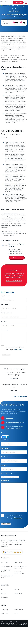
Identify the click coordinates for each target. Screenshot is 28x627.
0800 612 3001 (18, 2)
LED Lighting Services (6, 566)
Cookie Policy (4, 613)
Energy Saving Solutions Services (17, 14)
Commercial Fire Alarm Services (7, 576)
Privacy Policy (18, 349)
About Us (3, 593)
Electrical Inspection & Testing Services (20, 567)
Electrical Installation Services (6, 571)
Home (3, 14)
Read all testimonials (20, 396)
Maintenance (18, 562)
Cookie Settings (19, 610)
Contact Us (17, 589)
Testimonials (4, 597)
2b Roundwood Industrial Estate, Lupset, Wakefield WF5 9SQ (14, 427)
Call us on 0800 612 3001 (14, 281)
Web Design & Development (15, 624)
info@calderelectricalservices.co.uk (15, 422)
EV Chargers (4, 562)
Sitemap (17, 613)
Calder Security (18, 593)
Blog (2, 589)
